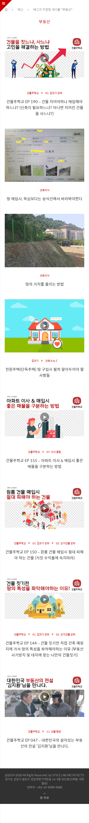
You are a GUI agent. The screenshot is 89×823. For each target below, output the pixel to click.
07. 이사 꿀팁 (54, 451)
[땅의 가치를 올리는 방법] (44, 240)
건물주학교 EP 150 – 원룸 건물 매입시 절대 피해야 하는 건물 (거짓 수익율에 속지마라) (44, 555)
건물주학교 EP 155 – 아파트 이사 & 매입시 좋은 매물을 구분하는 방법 (44, 463)
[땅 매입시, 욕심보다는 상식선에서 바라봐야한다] (44, 155)
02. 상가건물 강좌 (65, 543)
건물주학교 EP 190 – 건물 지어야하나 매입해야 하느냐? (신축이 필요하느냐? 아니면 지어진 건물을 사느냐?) (44, 107)
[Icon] (45, 58)
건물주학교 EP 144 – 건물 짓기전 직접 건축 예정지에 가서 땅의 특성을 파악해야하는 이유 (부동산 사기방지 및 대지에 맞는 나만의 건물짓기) (44, 649)
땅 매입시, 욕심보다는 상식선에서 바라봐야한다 (44, 199)
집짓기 (35, 360)
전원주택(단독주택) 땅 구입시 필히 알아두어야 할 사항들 (44, 372)
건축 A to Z (51, 360)
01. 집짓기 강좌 (53, 92)
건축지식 (44, 190)
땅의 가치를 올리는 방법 (44, 284)
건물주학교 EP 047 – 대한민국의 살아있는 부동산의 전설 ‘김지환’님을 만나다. (44, 743)
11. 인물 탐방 (54, 731)
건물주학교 (33, 92)
